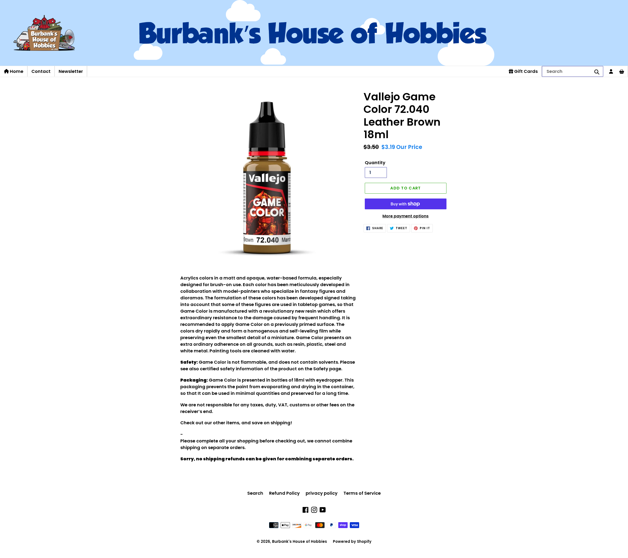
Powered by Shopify (352, 541)
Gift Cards (525, 71)
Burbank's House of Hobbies (299, 541)
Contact (41, 71)
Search (255, 493)
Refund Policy (284, 493)
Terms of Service (362, 493)
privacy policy (322, 493)
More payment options (405, 216)
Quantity (375, 162)
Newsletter (71, 71)
